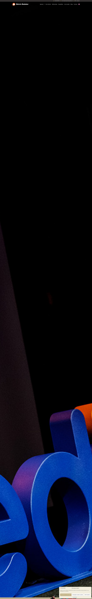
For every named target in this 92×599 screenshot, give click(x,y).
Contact (75, 4)
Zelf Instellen (87, 594)
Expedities (60, 4)
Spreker (41, 4)
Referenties (54, 4)
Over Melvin (48, 4)
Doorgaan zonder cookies (78, 594)
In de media (67, 4)
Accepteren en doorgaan (66, 594)
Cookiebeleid (75, 597)
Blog (72, 4)
